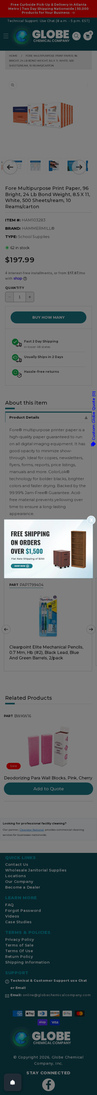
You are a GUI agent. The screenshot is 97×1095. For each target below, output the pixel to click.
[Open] (12, 1082)
